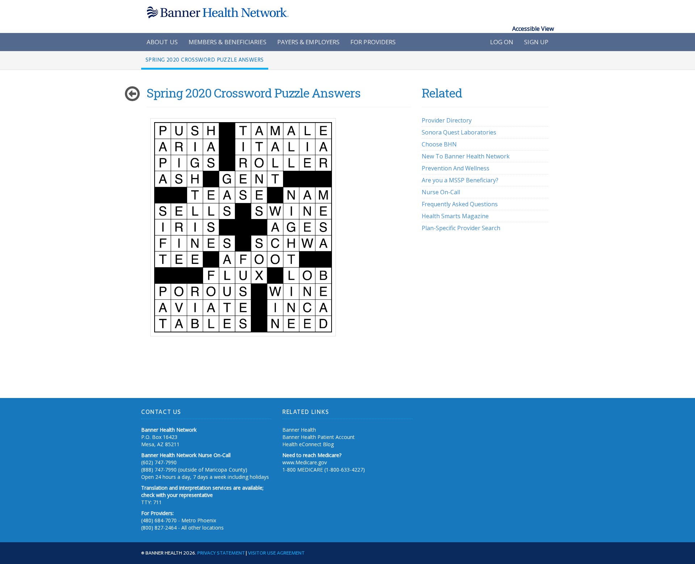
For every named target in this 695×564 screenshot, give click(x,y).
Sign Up (536, 42)
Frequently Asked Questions (460, 204)
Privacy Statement (220, 553)
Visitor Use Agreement (276, 553)
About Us (162, 42)
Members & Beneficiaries (227, 42)
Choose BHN (439, 144)
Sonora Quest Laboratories (459, 132)
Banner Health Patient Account (318, 437)
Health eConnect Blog (308, 444)
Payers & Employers (308, 42)
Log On (502, 42)
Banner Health (299, 429)
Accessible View (533, 29)
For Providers (373, 42)
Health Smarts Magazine (455, 216)
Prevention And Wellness (455, 168)
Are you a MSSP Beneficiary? (460, 180)
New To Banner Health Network (466, 156)
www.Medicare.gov (304, 462)
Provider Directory (447, 120)
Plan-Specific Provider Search (461, 228)
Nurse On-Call (441, 192)
